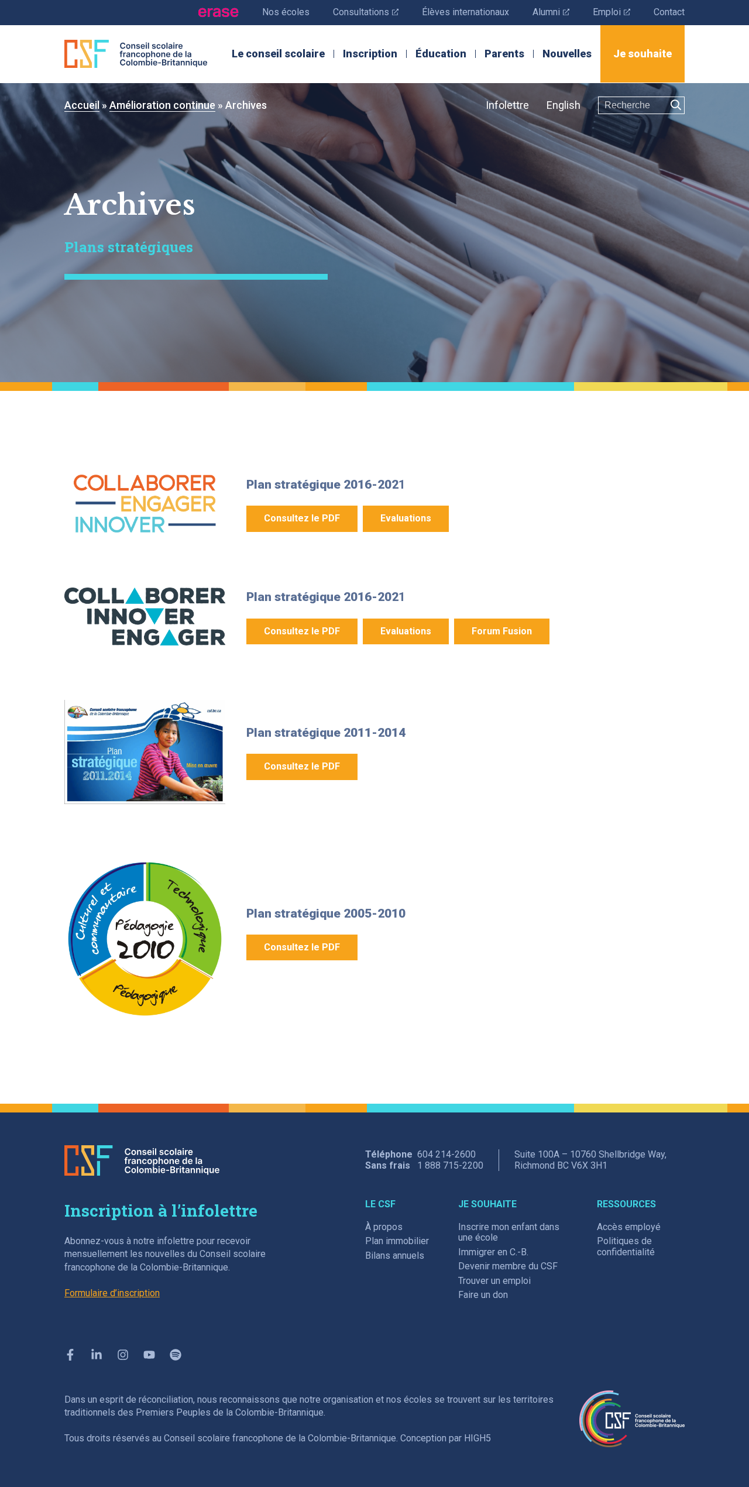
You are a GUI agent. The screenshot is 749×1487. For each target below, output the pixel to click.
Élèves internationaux (465, 12)
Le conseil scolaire (278, 54)
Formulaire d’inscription (112, 1293)
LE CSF (380, 1204)
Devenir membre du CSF (508, 1266)
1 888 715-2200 (450, 1165)
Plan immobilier (397, 1240)
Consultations (365, 12)
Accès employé (629, 1226)
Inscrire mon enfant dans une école (508, 1232)
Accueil (81, 105)
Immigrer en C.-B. (493, 1252)
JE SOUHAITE (487, 1204)
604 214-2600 (446, 1154)
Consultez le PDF (302, 518)
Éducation (440, 54)
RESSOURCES (626, 1204)
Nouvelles (567, 54)
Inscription (370, 54)
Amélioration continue (162, 105)
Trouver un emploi (494, 1280)
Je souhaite (642, 53)
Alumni (550, 12)
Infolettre (507, 105)
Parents (504, 54)
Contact (669, 12)
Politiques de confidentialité (626, 1246)
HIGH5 (477, 1438)
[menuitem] (563, 105)
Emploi (611, 12)
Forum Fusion (502, 631)
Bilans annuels (394, 1255)
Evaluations (405, 518)
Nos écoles (286, 12)
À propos (384, 1226)
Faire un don (483, 1294)
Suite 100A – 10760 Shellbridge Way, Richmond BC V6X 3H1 (590, 1160)
